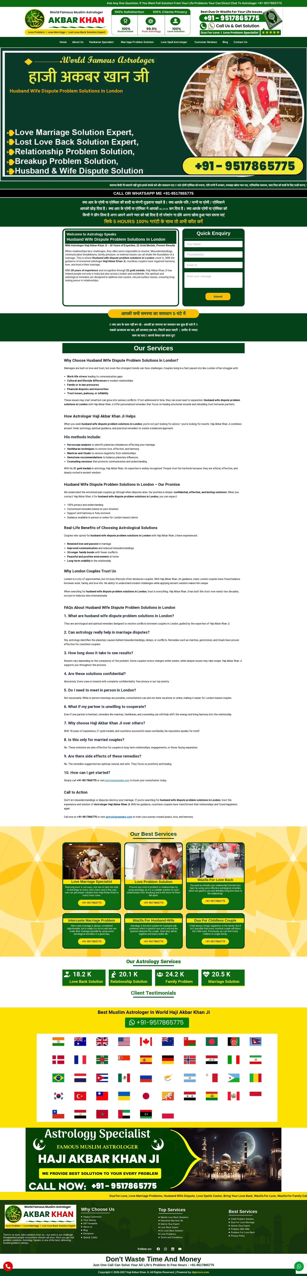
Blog (225, 42)
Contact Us (240, 42)
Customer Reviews (205, 42)
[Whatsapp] (299, 1266)
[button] (102, 42)
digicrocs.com (200, 1272)
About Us (77, 42)
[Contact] (8, 1266)
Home (63, 42)
